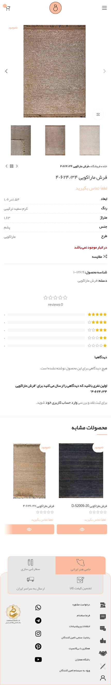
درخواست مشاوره (81, 604)
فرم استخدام (83, 615)
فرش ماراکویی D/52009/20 (89, 506)
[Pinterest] (38, 646)
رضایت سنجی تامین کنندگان (75, 637)
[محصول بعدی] (6, 166)
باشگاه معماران (82, 659)
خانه (104, 166)
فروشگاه (95, 166)
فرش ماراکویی (87, 280)
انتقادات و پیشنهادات (79, 626)
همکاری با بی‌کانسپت (79, 648)
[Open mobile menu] (104, 8)
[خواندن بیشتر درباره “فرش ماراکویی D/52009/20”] (82, 529)
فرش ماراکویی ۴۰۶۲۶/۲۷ (38, 506)
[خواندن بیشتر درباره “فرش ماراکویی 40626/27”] (29, 529)
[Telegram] (38, 620)
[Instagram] (38, 633)
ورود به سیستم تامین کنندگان (74, 670)
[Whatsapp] (38, 607)
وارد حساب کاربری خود (61, 402)
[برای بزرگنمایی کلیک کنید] (98, 114)
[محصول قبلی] (16, 166)
